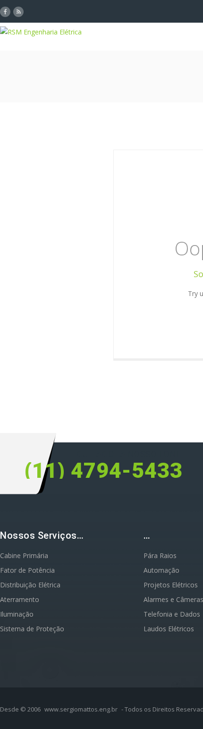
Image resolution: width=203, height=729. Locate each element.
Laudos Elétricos (169, 628)
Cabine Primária (24, 555)
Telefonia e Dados (172, 614)
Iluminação (17, 614)
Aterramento (19, 599)
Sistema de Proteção (32, 628)
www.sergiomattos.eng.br (81, 709)
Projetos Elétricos (171, 584)
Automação (161, 570)
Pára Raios (160, 555)
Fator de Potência (27, 570)
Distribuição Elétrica (30, 584)
